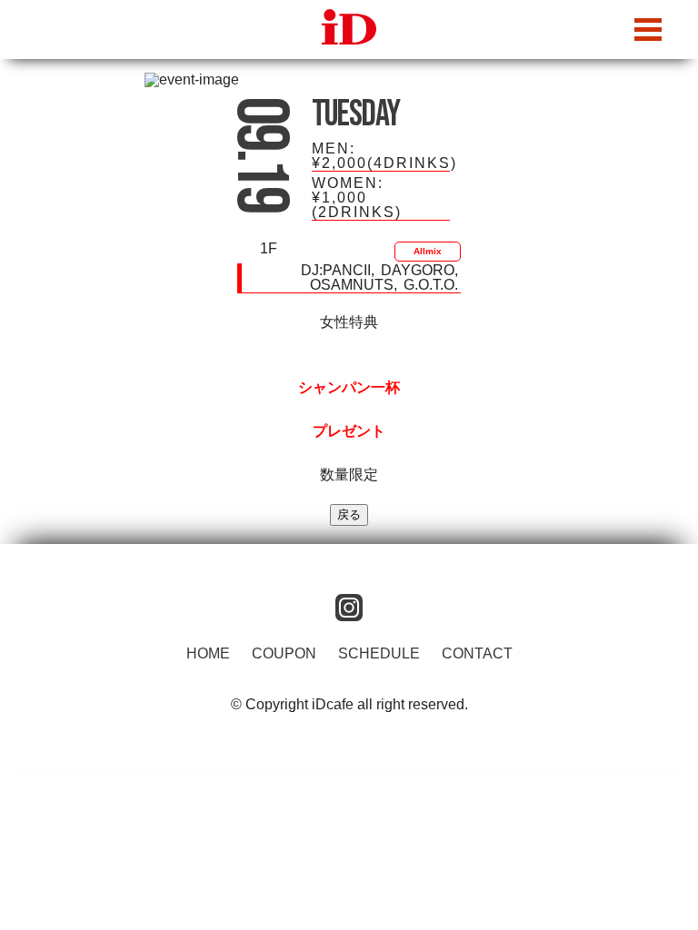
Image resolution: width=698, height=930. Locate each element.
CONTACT (477, 653)
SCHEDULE (379, 653)
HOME (208, 653)
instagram (349, 607)
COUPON (284, 653)
